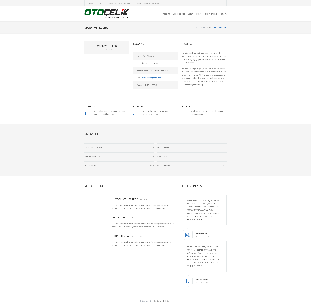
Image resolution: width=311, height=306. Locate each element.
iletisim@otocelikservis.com (119, 3)
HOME (209, 27)
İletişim (223, 13)
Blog (198, 13)
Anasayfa (166, 13)
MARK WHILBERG (107, 46)
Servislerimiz (179, 13)
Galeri (190, 13)
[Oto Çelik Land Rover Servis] (106, 13)
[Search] (224, 3)
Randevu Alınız (210, 13)
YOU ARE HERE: (200, 27)
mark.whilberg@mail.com (151, 78)
